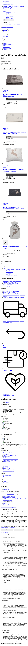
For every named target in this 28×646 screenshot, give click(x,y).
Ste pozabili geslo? (7, 468)
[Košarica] (15, 40)
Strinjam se (3, 530)
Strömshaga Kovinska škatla (9, 292)
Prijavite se (5, 466)
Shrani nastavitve (4, 643)
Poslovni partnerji (7, 461)
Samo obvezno (10, 530)
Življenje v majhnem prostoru (9, 282)
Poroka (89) (8, 273)
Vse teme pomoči (9, 18)
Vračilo (7, 13)
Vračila (4, 457)
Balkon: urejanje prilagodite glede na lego (12, 281)
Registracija (5, 467)
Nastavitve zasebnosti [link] (8, 501)
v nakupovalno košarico (8, 4)
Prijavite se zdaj (6, 31)
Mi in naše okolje (7, 475)
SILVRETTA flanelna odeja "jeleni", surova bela (14, 132)
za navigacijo (6, 1)
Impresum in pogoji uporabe (9, 496)
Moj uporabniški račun (8, 452)
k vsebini (5, 2)
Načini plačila (6, 454)
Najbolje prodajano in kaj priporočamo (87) (15, 269)
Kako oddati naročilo (7, 456)
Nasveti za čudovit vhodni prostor (10, 283)
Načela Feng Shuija (7, 284)
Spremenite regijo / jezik (14, 491)
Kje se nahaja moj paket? (8, 469)
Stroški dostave (9, 14)
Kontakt (7, 17)
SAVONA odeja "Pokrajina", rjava (13, 95)
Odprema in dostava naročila (9, 455)
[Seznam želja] (4, 38)
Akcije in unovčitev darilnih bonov (10, 459)
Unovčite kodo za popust (8, 471)
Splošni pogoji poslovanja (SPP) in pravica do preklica (15, 498)
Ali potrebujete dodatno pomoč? (10, 460)
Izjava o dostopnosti (7, 500)
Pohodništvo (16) (9, 272)
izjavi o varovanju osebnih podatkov (8, 527)
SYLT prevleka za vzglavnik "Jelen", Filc (13, 170)
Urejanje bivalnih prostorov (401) (13, 275)
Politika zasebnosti (4, 532)
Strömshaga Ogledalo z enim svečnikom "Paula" (13, 297)
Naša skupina (6, 482)
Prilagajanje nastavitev (18, 530)
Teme (4, 268)
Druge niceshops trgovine (8, 504)
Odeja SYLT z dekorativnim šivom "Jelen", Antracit (13, 207)
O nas (4, 481)
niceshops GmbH (10, 494)
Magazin (5, 476)
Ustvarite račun (6, 36)
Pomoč (4, 11)
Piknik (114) (8, 270)
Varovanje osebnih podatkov (9, 497)
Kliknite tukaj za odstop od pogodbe (8, 507)
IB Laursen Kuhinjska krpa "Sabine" (11, 293)
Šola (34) (8, 274)
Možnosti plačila (9, 16)
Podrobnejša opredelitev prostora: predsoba (12, 285)
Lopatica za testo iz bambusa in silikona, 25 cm (13, 291)
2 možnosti (5, 90)
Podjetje (5, 503)
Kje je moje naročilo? (10, 12)
